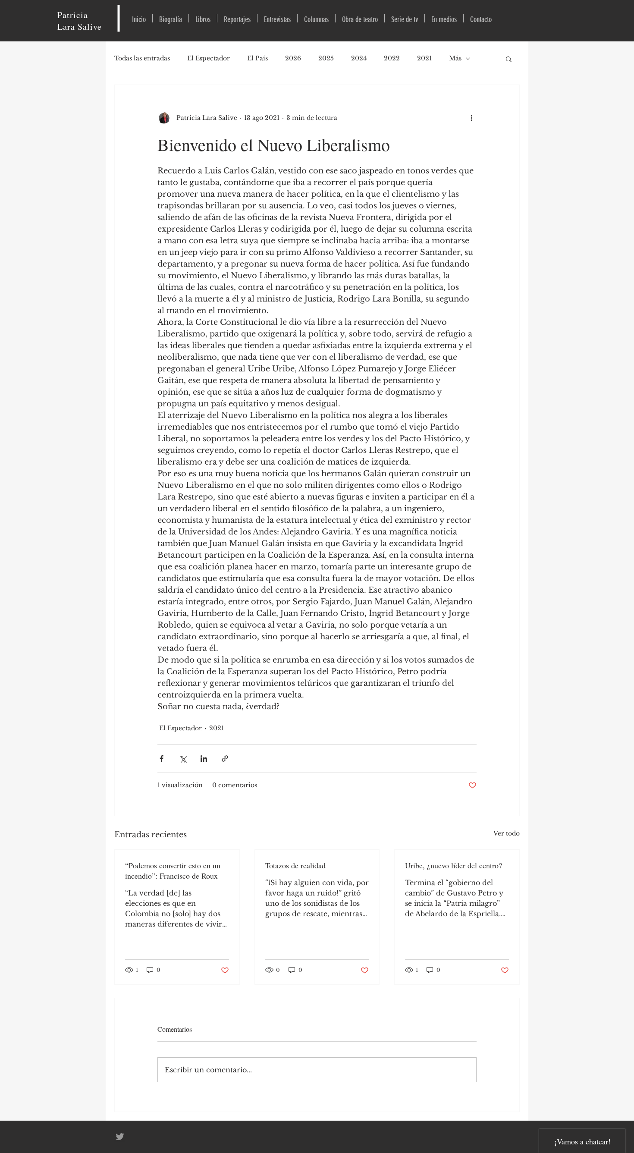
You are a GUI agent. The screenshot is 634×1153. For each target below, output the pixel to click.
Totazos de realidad (295, 865)
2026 (293, 58)
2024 (359, 58)
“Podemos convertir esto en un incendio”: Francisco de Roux (172, 870)
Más (455, 58)
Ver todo (506, 833)
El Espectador (208, 58)
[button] (509, 58)
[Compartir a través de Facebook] (161, 758)
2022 (392, 58)
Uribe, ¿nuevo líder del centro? (453, 865)
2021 (424, 58)
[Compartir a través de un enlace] (225, 758)
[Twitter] (120, 1136)
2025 (326, 58)
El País (257, 58)
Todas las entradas (142, 58)
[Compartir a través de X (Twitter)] (183, 758)
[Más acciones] (471, 118)
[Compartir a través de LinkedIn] (204, 758)
